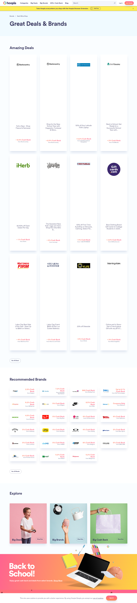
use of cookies (98, 598)
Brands (12, 16)
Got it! (112, 598)
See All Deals (15, 360)
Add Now (96, 8)
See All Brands (16, 471)
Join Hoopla (129, 3)
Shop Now (58, 580)
